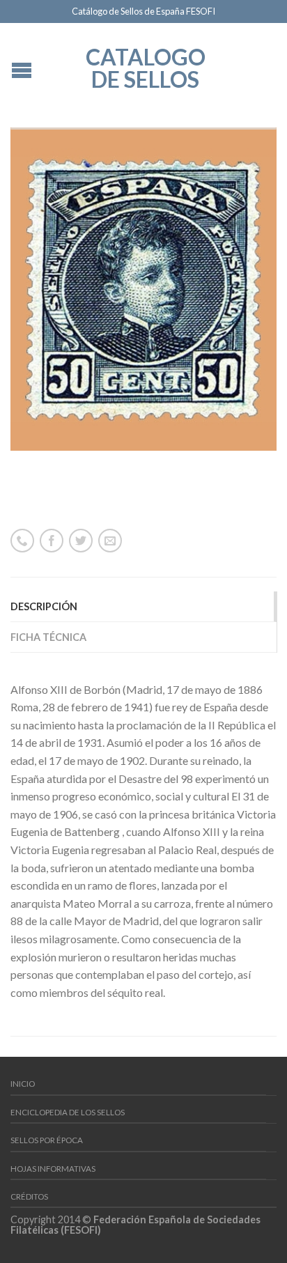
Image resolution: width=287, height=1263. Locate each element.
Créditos (29, 1196)
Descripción (43, 606)
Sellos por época (46, 1140)
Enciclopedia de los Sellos (67, 1112)
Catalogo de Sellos (145, 67)
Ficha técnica (48, 637)
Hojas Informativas (52, 1168)
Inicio (22, 1083)
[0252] (143, 289)
